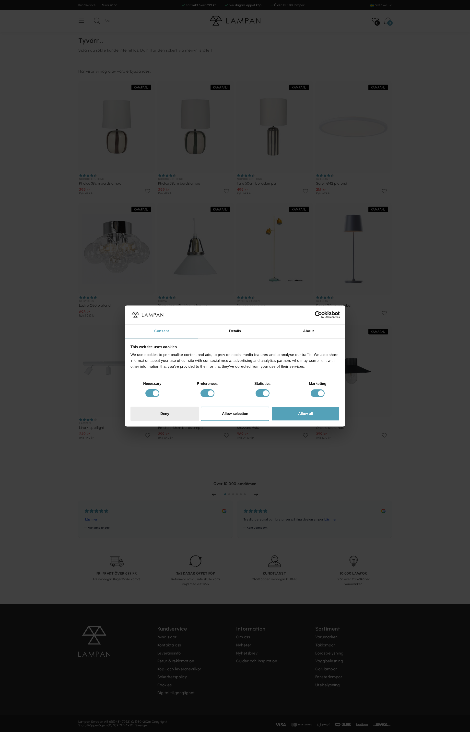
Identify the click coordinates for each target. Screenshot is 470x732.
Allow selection (235, 413)
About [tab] (308, 331)
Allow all (305, 413)
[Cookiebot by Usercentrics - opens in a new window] (318, 315)
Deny (164, 413)
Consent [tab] (161, 331)
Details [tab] (235, 331)
